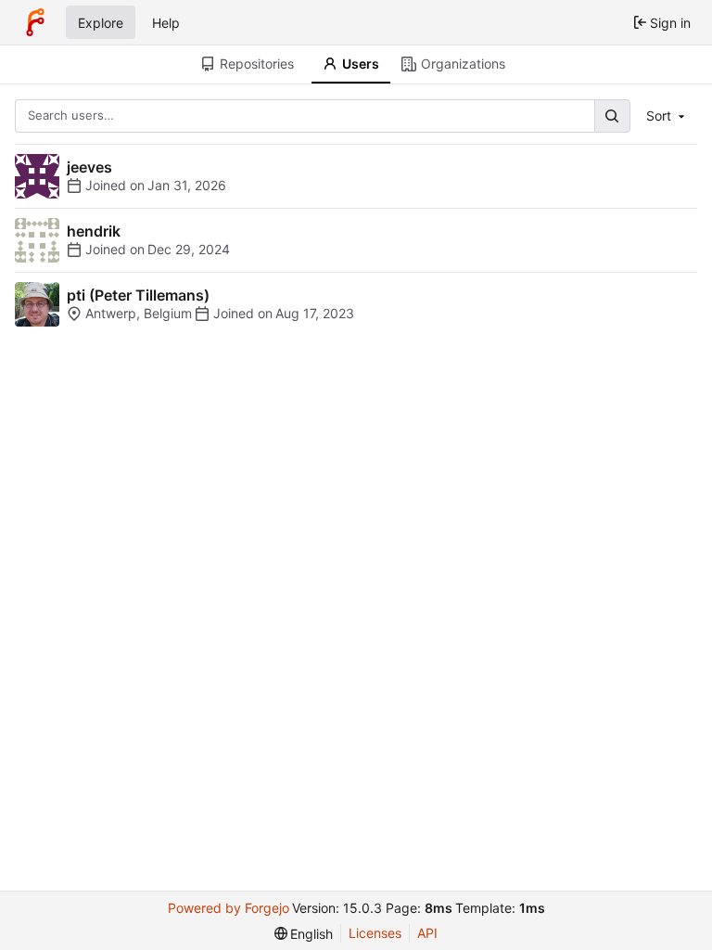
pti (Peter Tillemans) (138, 295)
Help (166, 23)
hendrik (94, 231)
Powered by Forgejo (228, 908)
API (427, 933)
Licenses (375, 933)
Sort (658, 115)
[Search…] (611, 115)
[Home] (35, 22)
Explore (100, 23)
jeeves (89, 167)
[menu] (304, 934)
